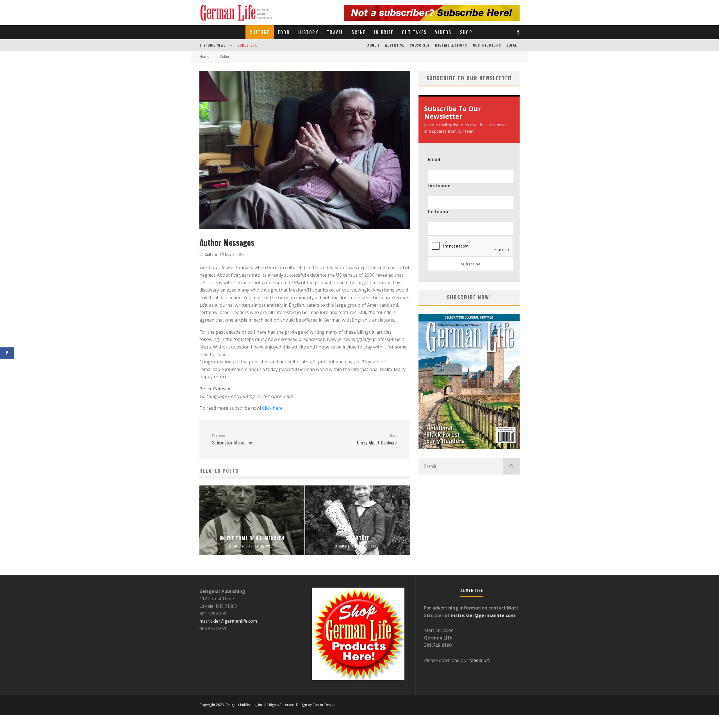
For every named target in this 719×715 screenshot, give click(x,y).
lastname (439, 211)
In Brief (383, 32)
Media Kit (478, 660)
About (373, 45)
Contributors (487, 45)
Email (434, 159)
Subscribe (420, 45)
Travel (335, 32)
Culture (260, 32)
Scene (358, 32)
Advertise (394, 45)
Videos (443, 32)
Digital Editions (451, 45)
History (308, 32)
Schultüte (247, 45)
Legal (512, 45)
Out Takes (414, 32)
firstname (439, 185)
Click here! (272, 408)
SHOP (466, 32)
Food (284, 32)
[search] (511, 466)
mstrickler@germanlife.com (228, 621)
